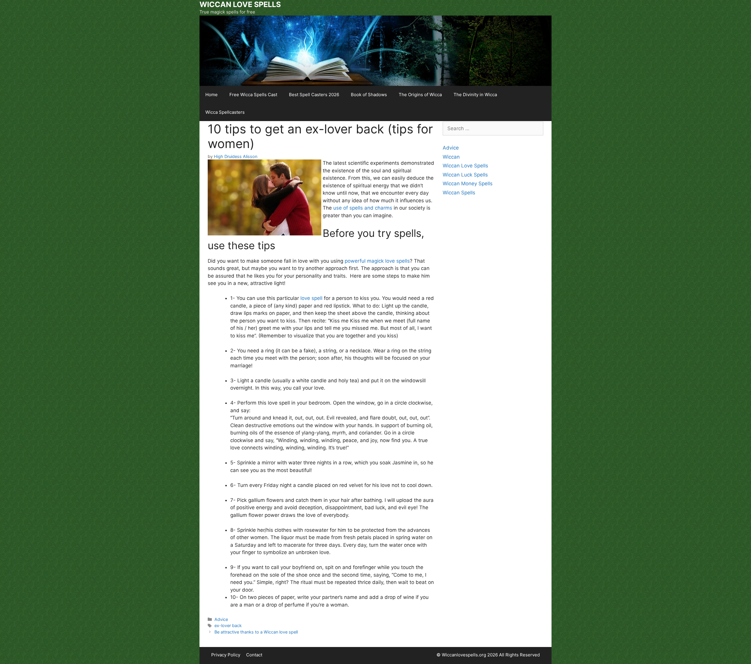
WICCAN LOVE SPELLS (240, 4)
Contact (254, 655)
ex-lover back (228, 625)
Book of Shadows (369, 94)
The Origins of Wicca (420, 94)
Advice (221, 619)
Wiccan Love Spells (465, 166)
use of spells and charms (362, 208)
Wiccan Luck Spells (465, 175)
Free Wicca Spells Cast (253, 94)
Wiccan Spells (459, 193)
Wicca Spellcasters (225, 112)
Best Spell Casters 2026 (314, 94)
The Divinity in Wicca (475, 94)
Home (211, 94)
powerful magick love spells (377, 261)
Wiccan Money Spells (468, 183)
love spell (311, 298)
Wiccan (451, 157)
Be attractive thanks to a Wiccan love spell (256, 631)
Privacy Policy (225, 655)
